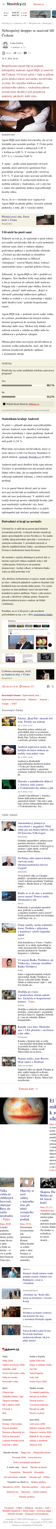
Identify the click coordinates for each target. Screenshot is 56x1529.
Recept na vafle (37, 1409)
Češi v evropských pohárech (26, 1462)
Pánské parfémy (26, 1497)
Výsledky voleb (9, 1369)
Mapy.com (26, 1452)
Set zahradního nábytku (15, 1477)
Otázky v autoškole (38, 1440)
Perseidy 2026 (19, 1457)
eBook (8, 53)
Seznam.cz (38, 4)
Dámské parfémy (30, 1487)
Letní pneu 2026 (37, 1424)
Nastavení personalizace (37, 1514)
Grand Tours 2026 (38, 1381)
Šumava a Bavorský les (13, 1432)
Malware (33, 699)
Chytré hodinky (40, 1492)
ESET (14, 703)
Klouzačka (39, 1472)
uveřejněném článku (43, 614)
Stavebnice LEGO (11, 1487)
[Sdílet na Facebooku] (48, 686)
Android (43, 699)
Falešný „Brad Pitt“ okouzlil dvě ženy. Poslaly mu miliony (35, 719)
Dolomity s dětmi (10, 1445)
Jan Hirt (33, 1369)
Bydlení (21, 939)
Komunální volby (10, 1381)
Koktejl (21, 1005)
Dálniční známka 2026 (40, 1428)
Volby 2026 (7, 1360)
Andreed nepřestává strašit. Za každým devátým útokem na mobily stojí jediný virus (34, 750)
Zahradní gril (35, 1477)
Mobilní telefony (38, 1482)
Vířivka (46, 1477)
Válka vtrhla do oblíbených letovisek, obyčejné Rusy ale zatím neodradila (6, 1203)
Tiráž (47, 1508)
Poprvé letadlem (10, 1428)
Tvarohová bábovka (39, 1405)
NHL (4, 1413)
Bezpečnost (7, 224)
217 (29, 53)
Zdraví (20, 904)
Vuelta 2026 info (37, 1360)
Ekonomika (22, 837)
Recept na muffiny (38, 1396)
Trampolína (15, 1472)
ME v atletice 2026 (11, 1405)
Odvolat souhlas (15, 1514)
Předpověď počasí (41, 1452)
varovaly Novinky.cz (30, 457)
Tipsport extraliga (10, 1400)
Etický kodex (29, 1511)
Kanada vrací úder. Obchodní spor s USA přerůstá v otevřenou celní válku (35, 1030)
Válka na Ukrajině (25, 1066)
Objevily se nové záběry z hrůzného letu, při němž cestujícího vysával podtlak (27, 1205)
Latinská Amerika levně (13, 1440)
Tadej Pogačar (36, 1373)
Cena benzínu (35, 1457)
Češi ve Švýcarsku (11, 1436)
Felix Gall (34, 1377)
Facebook (9, 1508)
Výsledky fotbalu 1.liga (12, 1396)
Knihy (20, 970)
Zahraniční (22, 872)
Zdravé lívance (37, 1400)
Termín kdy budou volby (13, 1373)
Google (5, 703)
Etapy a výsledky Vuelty (41, 1365)
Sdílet (19, 53)
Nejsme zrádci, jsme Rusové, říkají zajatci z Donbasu (33, 1060)
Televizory (25, 1492)
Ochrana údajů (44, 1511)
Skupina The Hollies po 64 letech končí (47, 1197)
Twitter (19, 1508)
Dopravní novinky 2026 (40, 1432)
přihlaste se (34, 403)
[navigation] (3, 4)
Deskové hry (13, 1492)
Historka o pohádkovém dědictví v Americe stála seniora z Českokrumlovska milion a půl (35, 784)
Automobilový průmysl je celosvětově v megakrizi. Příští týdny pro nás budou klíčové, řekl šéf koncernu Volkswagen (36, 828)
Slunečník (27, 1472)
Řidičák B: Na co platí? (40, 1436)
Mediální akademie (11, 1511)
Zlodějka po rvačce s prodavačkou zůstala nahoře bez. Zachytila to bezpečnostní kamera (34, 996)
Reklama (29, 1508)
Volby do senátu (9, 1377)
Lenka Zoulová (16, 43)
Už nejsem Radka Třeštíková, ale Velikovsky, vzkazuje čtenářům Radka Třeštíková (35, 963)
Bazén (25, 1467)
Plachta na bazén (38, 1467)
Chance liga (8, 1392)
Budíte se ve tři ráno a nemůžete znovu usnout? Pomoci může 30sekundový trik (35, 896)
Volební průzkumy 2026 (13, 1365)
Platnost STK (36, 1445)
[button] (28, 116)
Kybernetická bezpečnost (14, 699)
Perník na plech (37, 1413)
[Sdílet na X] (52, 686)
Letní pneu (46, 1487)
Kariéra (39, 1508)
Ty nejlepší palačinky (39, 1392)
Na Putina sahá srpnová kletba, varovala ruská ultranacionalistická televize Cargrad (34, 863)
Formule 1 (7, 1409)
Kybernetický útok (30, 695)
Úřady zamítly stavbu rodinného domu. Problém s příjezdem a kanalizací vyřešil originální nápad (35, 929)
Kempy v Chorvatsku (12, 1424)
